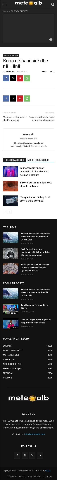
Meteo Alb (10, 71)
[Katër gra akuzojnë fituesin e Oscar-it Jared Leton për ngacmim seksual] (10, 268)
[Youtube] (40, 455)
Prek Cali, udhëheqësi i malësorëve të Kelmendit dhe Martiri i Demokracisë (35, 252)
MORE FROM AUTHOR (38, 160)
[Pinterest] (20, 78)
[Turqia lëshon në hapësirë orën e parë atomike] (10, 200)
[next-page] (10, 212)
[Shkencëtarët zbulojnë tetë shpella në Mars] (10, 186)
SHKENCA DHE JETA (19, 11)
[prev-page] (5, 212)
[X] (13, 78)
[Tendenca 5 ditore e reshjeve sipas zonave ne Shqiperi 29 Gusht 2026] (10, 237)
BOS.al (48, 470)
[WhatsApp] (27, 78)
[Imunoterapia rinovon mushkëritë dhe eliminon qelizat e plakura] (10, 171)
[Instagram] (25, 455)
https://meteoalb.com (28, 139)
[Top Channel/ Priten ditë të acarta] (10, 309)
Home (5, 11)
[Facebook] (6, 78)
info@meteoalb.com (34, 434)
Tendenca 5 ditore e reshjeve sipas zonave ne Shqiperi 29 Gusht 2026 (35, 236)
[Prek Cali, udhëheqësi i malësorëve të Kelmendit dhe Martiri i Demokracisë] (10, 253)
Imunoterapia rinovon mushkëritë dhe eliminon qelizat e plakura (34, 171)
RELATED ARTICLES (14, 160)
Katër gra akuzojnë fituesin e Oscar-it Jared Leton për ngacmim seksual (35, 267)
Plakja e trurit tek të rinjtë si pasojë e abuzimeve (41, 119)
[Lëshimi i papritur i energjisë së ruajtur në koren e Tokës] (10, 323)
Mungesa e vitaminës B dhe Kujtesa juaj (14, 119)
